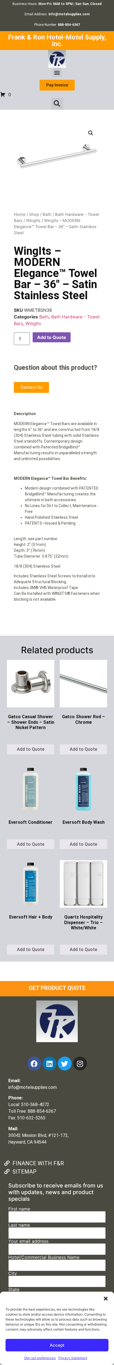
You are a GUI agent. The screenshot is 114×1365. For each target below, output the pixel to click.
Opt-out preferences (40, 1358)
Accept (57, 1345)
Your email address (28, 1241)
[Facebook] (34, 1063)
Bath (47, 214)
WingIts (33, 220)
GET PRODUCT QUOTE (57, 988)
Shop (34, 214)
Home (19, 214)
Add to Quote (51, 337)
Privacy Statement (72, 1358)
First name (19, 1209)
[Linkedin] (49, 1063)
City (12, 1273)
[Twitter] (65, 1063)
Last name (19, 1225)
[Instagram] (80, 1063)
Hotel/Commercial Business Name (43, 1257)
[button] (105, 1298)
